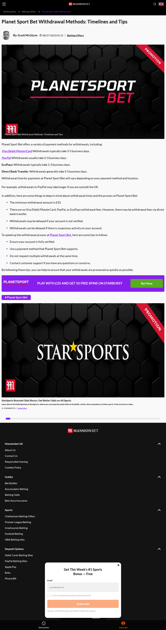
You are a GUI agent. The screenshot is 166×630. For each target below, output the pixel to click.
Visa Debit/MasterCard (17, 151)
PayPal (6, 158)
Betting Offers (29, 11)
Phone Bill (10, 578)
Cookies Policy (13, 467)
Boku (8, 572)
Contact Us (11, 455)
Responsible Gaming (16, 461)
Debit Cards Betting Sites (19, 555)
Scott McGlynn (27, 35)
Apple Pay (10, 566)
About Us (10, 450)
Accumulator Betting (16, 488)
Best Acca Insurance (16, 500)
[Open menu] (4, 4)
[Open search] (154, 4)
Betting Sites (10, 11)
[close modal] (118, 565)
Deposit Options (14, 548)
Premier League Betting (18, 522)
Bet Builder (11, 483)
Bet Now (146, 283)
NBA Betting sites (15, 539)
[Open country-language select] (161, 4)
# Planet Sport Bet (16, 297)
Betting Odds (12, 494)
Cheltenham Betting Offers (20, 516)
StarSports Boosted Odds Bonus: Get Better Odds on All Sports (36, 400)
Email (50, 580)
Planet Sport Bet (60, 235)
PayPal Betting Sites (16, 560)
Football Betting (14, 533)
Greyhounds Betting (16, 527)
